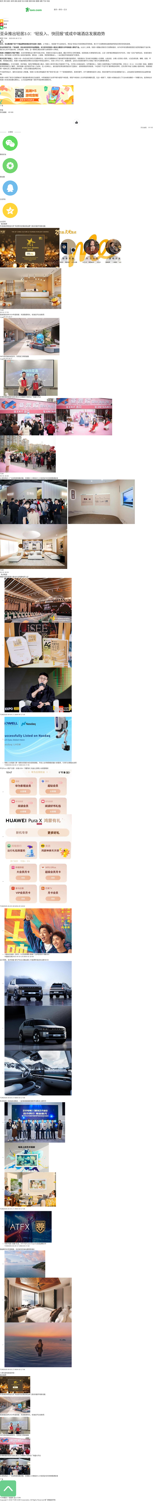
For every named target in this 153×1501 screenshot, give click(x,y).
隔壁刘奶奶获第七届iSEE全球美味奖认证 (14, 577)
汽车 (44, 1)
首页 (1, 1)
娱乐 (8, 1)
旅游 (19, 1)
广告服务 (10, 1498)
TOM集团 (3, 1498)
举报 (1, 110)
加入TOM (17, 1498)
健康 (37, 1)
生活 (23, 1)
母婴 (26, 1)
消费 (41, 1)
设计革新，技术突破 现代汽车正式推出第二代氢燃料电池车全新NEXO (24, 960)
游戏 (15, 1)
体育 (12, 1)
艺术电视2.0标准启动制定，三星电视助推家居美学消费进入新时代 (23, 1101)
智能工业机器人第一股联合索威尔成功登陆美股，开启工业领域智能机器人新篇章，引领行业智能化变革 (40, 763)
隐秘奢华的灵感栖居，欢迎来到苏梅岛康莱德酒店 (17, 1249)
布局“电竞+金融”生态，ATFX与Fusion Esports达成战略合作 (25, 1244)
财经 (33, 1)
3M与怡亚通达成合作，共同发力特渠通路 (14, 356)
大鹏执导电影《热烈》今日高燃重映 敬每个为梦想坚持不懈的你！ (27, 954)
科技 (48, 1)
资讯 (5, 1)
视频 (30, 1)
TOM (6, 38)
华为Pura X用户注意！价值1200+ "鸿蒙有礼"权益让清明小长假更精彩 (24, 768)
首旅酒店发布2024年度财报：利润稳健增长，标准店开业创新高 (22, 314)
